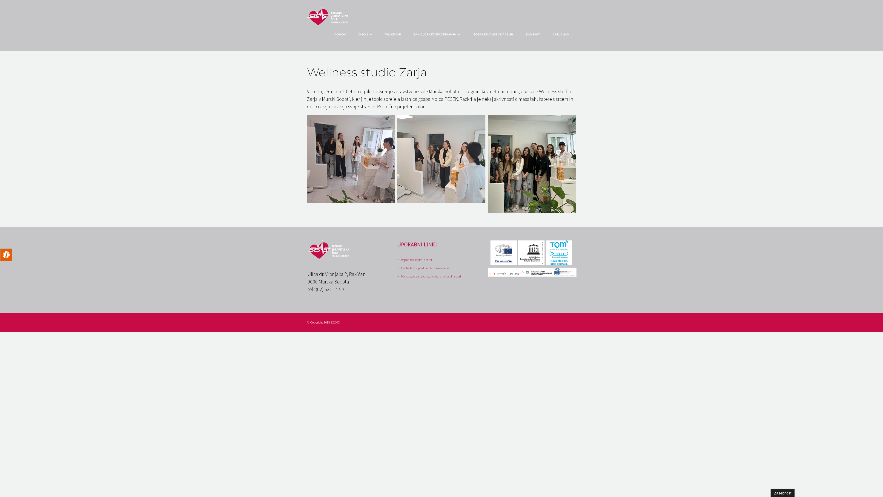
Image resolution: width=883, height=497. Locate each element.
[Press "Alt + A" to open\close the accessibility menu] (6, 254)
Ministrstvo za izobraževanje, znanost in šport (431, 276)
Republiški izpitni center (416, 260)
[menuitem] (343, 34)
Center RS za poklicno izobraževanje (425, 268)
